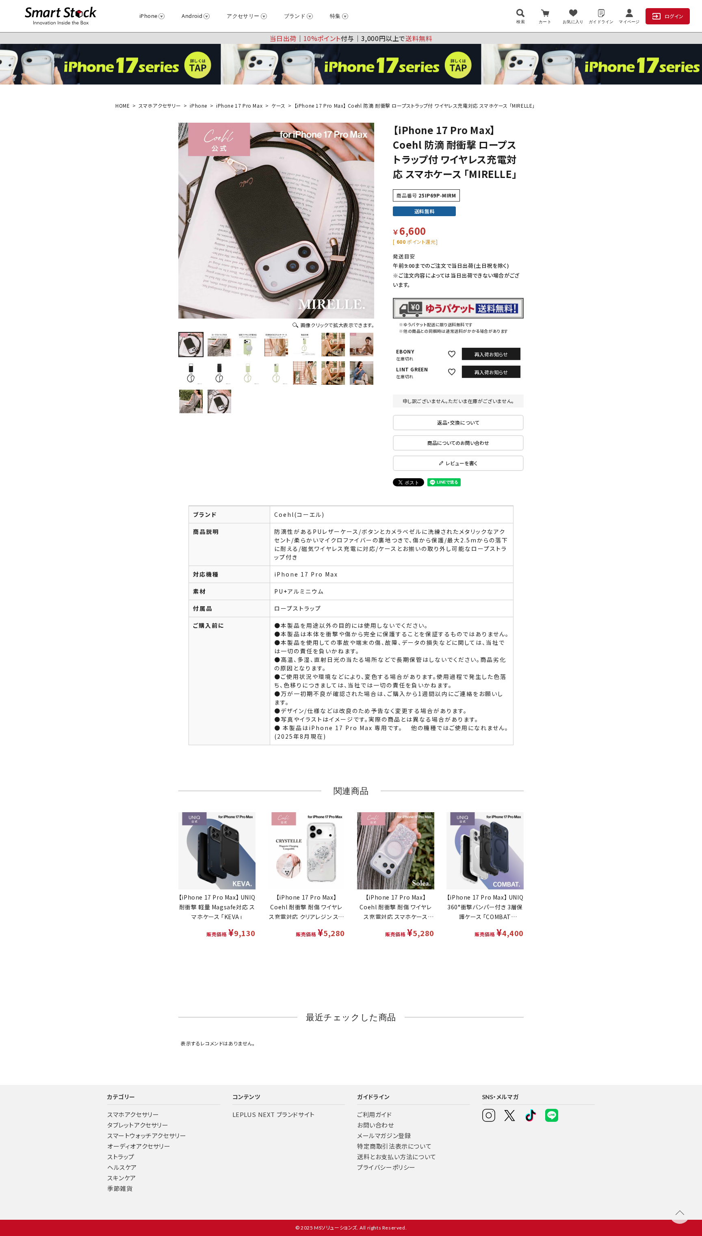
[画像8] (191, 373)
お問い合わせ (375, 1125)
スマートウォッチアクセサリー (146, 1135)
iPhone (148, 16)
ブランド (295, 16)
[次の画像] (363, 221)
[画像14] (361, 373)
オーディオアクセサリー (139, 1146)
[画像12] (304, 373)
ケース (278, 105)
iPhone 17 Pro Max (239, 105)
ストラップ (120, 1156)
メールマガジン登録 (384, 1135)
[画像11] (276, 373)
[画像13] (333, 373)
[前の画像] (190, 221)
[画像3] (247, 344)
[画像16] (219, 401)
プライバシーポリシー (386, 1167)
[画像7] (361, 344)
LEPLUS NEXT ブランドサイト (273, 1114)
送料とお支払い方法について (396, 1156)
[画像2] (219, 344)
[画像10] (247, 373)
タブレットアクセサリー (138, 1125)
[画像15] (191, 401)
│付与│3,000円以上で (351, 38)
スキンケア (121, 1177)
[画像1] (191, 344)
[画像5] (304, 344)
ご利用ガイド (374, 1114)
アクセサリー (243, 16)
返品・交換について (458, 422)
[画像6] (333, 344)
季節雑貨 (119, 1188)
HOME (122, 105)
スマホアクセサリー (160, 105)
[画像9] (219, 373)
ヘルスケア (122, 1167)
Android (192, 16)
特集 (335, 16)
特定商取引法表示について (394, 1146)
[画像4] (276, 344)
